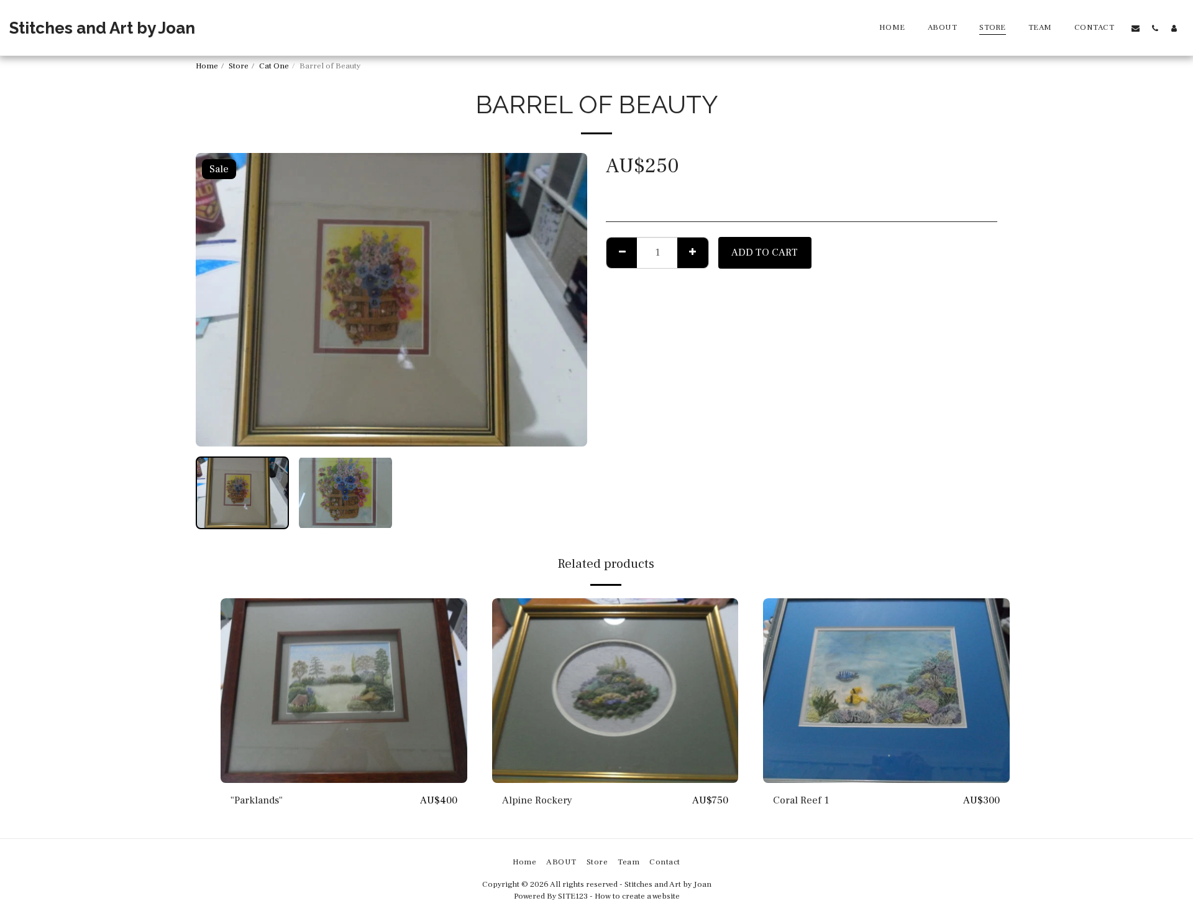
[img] (344, 690)
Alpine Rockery (537, 800)
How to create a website (637, 896)
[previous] (215, 299)
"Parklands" (257, 800)
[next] (567, 299)
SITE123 (573, 896)
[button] (1136, 28)
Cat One (274, 65)
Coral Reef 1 (801, 800)
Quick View (344, 776)
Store (239, 65)
